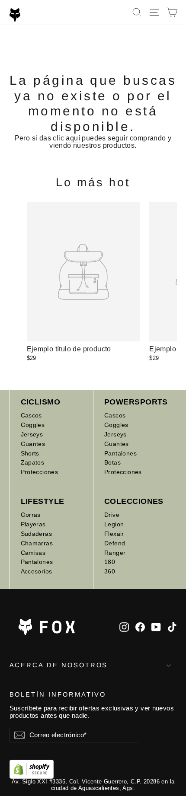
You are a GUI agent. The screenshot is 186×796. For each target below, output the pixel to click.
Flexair (114, 533)
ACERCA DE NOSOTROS (59, 665)
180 (109, 561)
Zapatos (33, 462)
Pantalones (120, 453)
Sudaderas (36, 533)
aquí (73, 138)
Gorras (31, 514)
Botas (112, 462)
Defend (114, 543)
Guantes (33, 443)
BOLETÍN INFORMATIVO (58, 694)
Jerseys (32, 434)
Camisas (33, 552)
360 (109, 571)
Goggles (33, 424)
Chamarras (37, 543)
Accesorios (36, 571)
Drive (111, 514)
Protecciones (39, 471)
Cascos (31, 415)
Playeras (33, 524)
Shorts (30, 453)
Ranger (114, 552)
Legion (114, 524)
